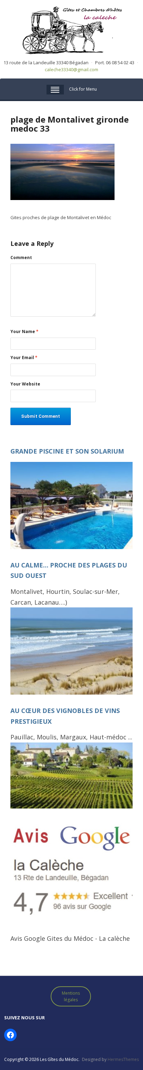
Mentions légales (71, 996)
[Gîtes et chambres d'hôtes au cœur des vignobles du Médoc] (71, 29)
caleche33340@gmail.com (71, 69)
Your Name (24, 331)
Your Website (25, 384)
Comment (21, 257)
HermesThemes (123, 1059)
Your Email (23, 357)
